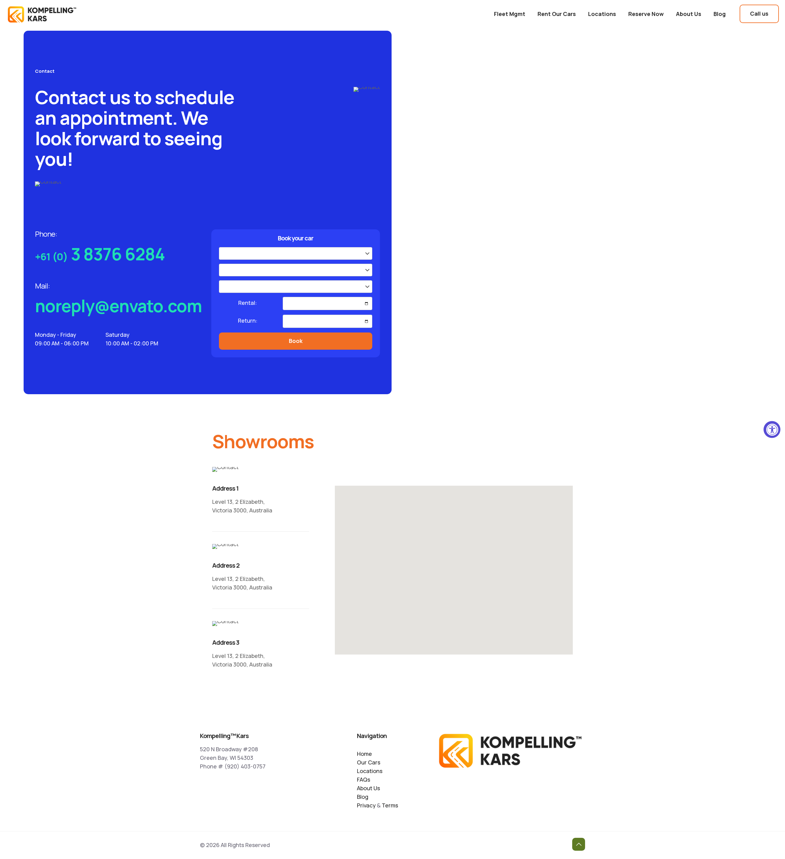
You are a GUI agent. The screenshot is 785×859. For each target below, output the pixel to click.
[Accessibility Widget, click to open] (772, 429)
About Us (368, 788)
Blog (362, 796)
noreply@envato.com (118, 305)
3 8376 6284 (100, 254)
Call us (759, 13)
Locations (369, 771)
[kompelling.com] (42, 14)
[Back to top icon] (578, 844)
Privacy (366, 805)
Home (364, 753)
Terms (390, 805)
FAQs (363, 779)
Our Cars (368, 762)
